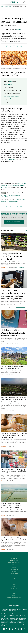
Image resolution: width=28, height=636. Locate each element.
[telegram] (24, 629)
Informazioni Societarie (14, 597)
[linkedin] (21, 629)
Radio (14, 565)
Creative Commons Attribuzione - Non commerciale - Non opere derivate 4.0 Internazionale (13, 195)
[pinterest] (9, 629)
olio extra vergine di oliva (11, 96)
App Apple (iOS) (14, 560)
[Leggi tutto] (26, 230)
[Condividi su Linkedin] (14, 46)
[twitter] (6, 629)
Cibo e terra (3, 267)
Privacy (14, 595)
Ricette (19, 199)
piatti (13, 201)
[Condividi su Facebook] (7, 46)
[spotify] (12, 629)
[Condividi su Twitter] (10, 46)
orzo (10, 81)
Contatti (14, 586)
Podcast (14, 567)
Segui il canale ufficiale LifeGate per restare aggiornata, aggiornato (13, 185)
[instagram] (18, 629)
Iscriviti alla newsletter (13, 222)
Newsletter (14, 558)
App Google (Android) (14, 562)
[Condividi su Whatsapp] (17, 46)
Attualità (14, 556)
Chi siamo (14, 589)
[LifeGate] (14, 2)
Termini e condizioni (14, 600)
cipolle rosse (8, 84)
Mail (14, 593)
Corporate (14, 571)
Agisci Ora (14, 576)
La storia (14, 591)
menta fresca (12, 159)
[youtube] (15, 629)
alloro (11, 99)
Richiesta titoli (14, 569)
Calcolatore (14, 574)
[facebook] (4, 629)
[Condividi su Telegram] (21, 46)
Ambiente (3, 375)
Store (7, 2)
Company (14, 584)
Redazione (18, 29)
